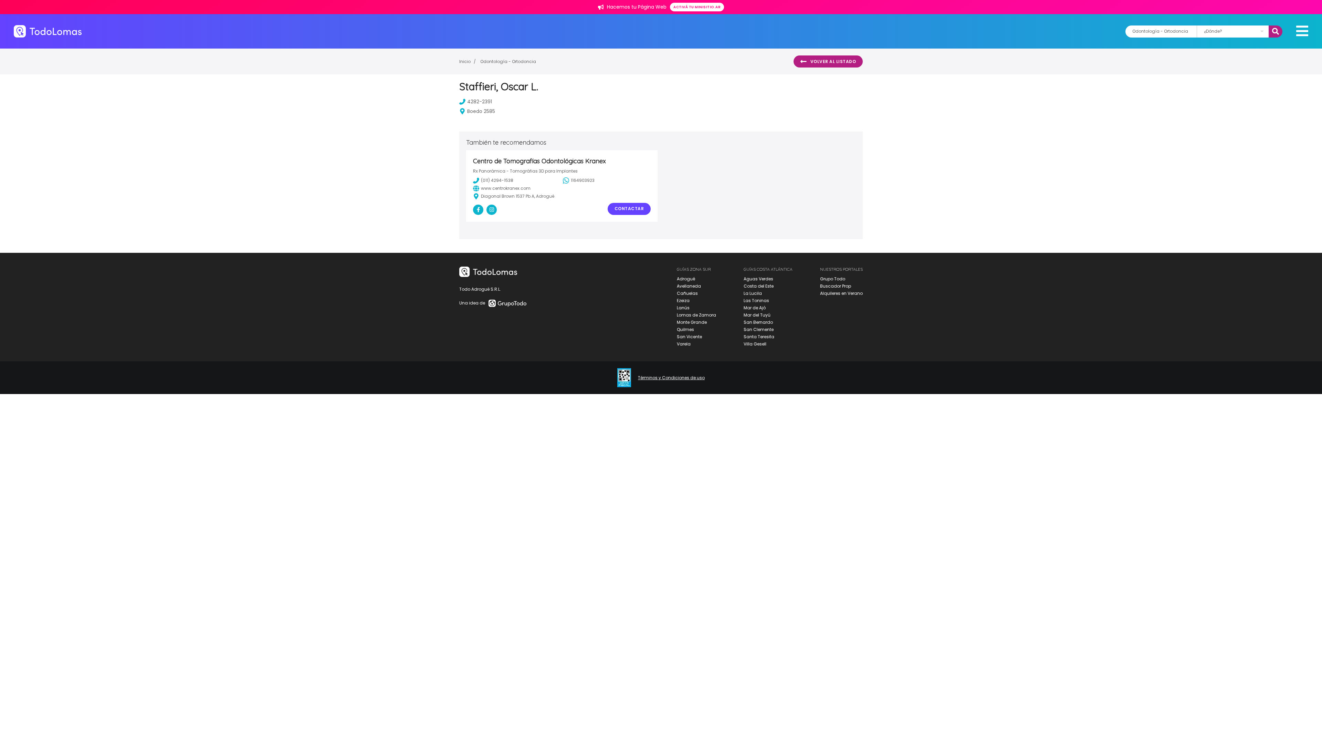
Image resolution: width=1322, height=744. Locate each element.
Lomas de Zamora (696, 315)
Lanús (683, 308)
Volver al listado (833, 61)
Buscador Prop (835, 286)
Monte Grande (692, 322)
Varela (684, 344)
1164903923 (583, 180)
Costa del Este (759, 286)
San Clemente (759, 329)
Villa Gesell (755, 344)
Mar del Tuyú (757, 315)
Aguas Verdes (758, 279)
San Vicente (689, 337)
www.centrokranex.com (506, 188)
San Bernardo (758, 322)
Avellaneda (689, 286)
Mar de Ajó (755, 308)
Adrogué (686, 279)
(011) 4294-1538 (497, 180)
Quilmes (685, 329)
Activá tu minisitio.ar (697, 7)
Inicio (465, 61)
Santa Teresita (759, 337)
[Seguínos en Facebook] (478, 210)
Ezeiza (683, 300)
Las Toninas (756, 300)
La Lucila (753, 293)
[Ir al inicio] (48, 31)
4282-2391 (479, 102)
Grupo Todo (832, 279)
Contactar (629, 208)
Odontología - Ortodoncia (508, 61)
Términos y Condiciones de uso (671, 378)
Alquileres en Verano (841, 293)
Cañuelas (687, 293)
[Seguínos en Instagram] (491, 210)
